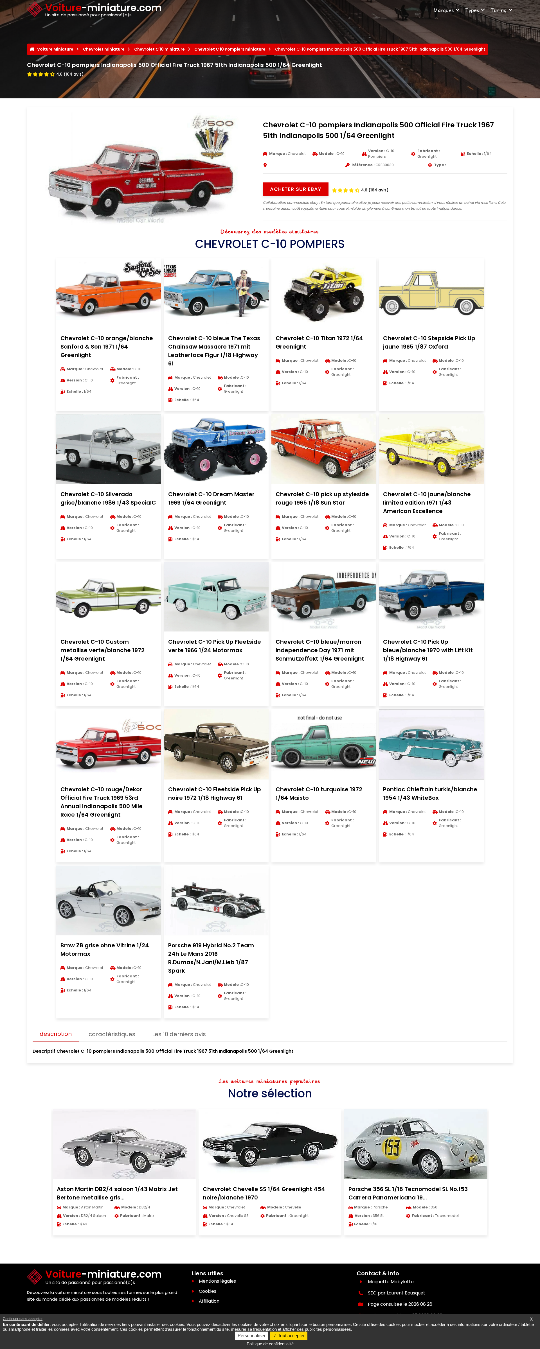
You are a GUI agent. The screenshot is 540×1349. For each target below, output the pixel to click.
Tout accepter (291, 1335)
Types (472, 10)
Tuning (498, 10)
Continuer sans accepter (22, 1319)
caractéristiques (112, 1034)
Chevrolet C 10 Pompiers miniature (230, 49)
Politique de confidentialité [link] (270, 1343)
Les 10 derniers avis (179, 1034)
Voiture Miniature (55, 49)
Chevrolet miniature (104, 49)
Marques (443, 10)
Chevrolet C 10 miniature (159, 49)
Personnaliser (252, 1335)
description (56, 1034)
